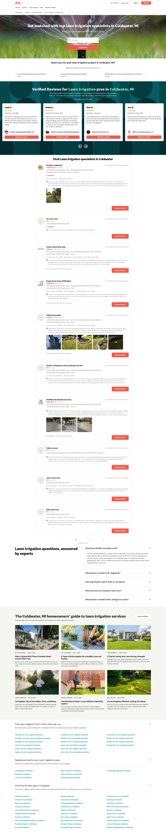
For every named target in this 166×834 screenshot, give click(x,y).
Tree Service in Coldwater (23, 800)
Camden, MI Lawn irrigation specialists (74, 742)
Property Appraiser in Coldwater (118, 820)
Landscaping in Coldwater (24, 771)
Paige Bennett (112, 653)
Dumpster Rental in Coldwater (25, 814)
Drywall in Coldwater (114, 810)
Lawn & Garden (33, 7)
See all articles (143, 616)
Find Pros (83, 47)
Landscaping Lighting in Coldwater (119, 771)
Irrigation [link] (27, 12)
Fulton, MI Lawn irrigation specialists (74, 749)
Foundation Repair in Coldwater (26, 824)
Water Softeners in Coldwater (71, 771)
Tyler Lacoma (66, 653)
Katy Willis (111, 697)
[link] (6, 132)
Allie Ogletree (20, 653)
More (41, 7)
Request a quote (22, 137)
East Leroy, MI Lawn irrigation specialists (75, 752)
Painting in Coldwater (22, 817)
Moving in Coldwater (22, 827)
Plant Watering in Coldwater (70, 778)
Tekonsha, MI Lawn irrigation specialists (29, 735)
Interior (17, 7)
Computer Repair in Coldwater (71, 824)
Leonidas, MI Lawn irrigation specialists (74, 735)
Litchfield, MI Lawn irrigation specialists (29, 742)
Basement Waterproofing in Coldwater (120, 827)
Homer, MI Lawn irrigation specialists (74, 745)
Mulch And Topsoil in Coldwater (118, 807)
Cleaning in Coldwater (114, 800)
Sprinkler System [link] (37, 12)
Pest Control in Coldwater (70, 800)
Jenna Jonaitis (20, 697)
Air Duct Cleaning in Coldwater (117, 824)
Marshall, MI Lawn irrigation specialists (120, 745)
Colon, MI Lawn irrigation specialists (27, 745)
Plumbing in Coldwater (23, 774)
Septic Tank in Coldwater (115, 817)
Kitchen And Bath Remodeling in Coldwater (30, 820)
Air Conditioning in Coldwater (71, 827)
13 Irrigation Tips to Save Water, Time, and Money (35, 701)
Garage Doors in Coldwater (116, 814)
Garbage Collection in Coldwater (72, 803)
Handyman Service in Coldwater (118, 796)
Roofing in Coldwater (22, 796)
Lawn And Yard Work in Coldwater (27, 810)
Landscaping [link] (19, 12)
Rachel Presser (66, 697)
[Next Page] (104, 540)
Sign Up (146, 3)
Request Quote (120, 208)
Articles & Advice (50, 7)
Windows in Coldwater (68, 810)
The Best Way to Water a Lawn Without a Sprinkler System (82, 702)
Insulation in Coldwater (115, 803)
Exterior (24, 7)
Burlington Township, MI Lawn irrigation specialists (33, 738)
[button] (53, 195)
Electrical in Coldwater (23, 803)
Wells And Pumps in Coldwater (71, 774)
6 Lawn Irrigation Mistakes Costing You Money (126, 701)
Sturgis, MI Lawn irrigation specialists (120, 738)
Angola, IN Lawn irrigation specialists (28, 752)
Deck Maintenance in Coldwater (72, 820)
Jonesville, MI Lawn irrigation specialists (121, 735)
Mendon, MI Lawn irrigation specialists (120, 742)
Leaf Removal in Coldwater (70, 807)
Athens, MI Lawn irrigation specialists (28, 749)
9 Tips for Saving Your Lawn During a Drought (126, 656)
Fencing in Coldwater (22, 807)
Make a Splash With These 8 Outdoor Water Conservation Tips (33, 657)
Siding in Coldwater (67, 796)
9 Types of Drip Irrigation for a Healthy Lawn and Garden (81, 657)
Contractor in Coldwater (69, 814)
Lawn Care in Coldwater (23, 778)
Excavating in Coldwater (69, 817)
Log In (136, 3)
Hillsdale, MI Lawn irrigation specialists (74, 738)
